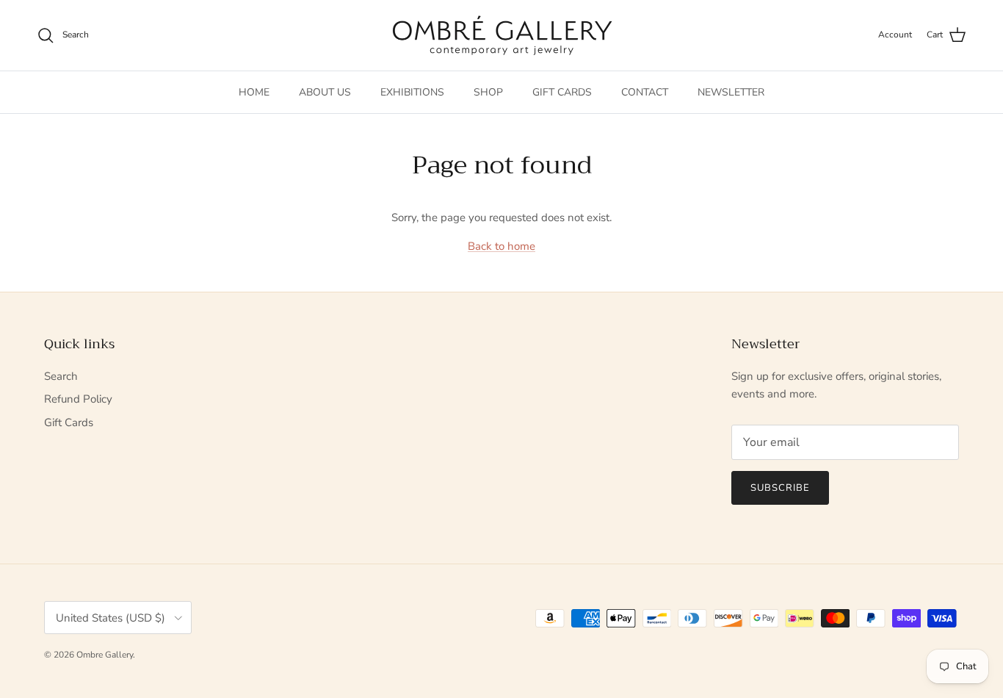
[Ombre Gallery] (502, 35)
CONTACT (644, 92)
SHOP (488, 92)
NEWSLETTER (731, 92)
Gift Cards (68, 422)
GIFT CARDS (562, 92)
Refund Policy (78, 399)
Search (61, 376)
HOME (254, 92)
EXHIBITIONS (412, 92)
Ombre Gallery (104, 655)
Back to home (501, 246)
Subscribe (780, 487)
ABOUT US (325, 92)
